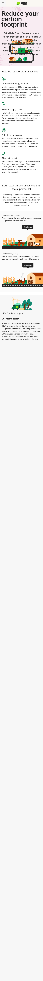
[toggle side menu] (3, 3)
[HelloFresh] (21, 3)
